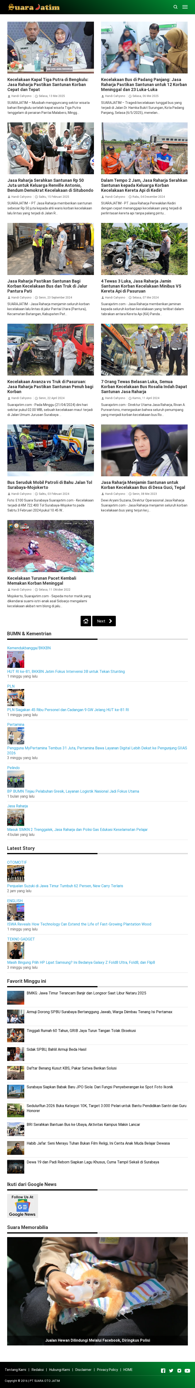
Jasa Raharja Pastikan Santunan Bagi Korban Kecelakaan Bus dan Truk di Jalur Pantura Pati (47, 286)
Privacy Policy (107, 1370)
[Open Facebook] (163, 1371)
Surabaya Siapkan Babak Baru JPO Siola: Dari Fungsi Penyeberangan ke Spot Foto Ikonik (100, 1087)
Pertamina (15, 724)
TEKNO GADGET (21, 939)
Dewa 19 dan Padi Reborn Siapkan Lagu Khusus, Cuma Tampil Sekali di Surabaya (93, 1162)
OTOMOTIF (17, 862)
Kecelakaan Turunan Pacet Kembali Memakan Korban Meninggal (41, 581)
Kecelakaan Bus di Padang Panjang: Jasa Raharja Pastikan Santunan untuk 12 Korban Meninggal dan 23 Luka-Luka (144, 84)
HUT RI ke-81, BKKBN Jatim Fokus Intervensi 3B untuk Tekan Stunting (66, 671)
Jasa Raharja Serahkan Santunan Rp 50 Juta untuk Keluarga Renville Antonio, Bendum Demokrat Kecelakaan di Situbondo (50, 185)
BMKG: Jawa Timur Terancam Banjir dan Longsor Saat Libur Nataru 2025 (86, 993)
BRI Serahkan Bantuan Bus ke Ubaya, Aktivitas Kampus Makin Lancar (83, 1124)
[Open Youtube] (187, 1371)
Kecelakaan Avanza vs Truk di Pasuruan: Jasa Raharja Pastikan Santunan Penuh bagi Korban (50, 386)
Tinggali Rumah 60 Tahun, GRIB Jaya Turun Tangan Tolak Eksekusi (81, 1030)
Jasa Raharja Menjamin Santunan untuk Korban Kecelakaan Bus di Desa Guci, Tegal (143, 485)
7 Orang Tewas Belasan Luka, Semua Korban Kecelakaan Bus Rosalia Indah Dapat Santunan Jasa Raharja (144, 386)
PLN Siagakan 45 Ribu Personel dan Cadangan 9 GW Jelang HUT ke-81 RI (68, 710)
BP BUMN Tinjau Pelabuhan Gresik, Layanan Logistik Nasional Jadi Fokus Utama (73, 791)
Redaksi (38, 1370)
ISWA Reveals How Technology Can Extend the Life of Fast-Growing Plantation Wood (79, 924)
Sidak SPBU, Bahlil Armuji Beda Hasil (56, 1049)
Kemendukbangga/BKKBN (29, 648)
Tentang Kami (15, 1370)
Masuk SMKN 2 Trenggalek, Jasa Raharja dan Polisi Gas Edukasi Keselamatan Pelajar (77, 829)
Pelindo (13, 768)
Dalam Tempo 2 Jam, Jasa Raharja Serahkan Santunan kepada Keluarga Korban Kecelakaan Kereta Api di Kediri (144, 185)
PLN (11, 686)
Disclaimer (83, 1370)
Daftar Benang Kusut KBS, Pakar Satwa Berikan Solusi (72, 1068)
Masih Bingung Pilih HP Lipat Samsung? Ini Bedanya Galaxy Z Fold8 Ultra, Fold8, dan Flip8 (81, 962)
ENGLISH (15, 901)
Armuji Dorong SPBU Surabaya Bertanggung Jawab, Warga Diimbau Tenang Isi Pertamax (99, 1012)
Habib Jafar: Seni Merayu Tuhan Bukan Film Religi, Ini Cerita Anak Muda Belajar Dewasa (98, 1143)
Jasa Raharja (17, 806)
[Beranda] (86, 621)
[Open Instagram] (179, 1371)
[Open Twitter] (171, 1371)
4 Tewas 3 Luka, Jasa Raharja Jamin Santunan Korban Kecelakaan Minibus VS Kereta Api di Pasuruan (141, 286)
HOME (128, 1370)
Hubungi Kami (59, 1370)
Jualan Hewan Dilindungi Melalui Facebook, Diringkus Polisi (97, 1340)
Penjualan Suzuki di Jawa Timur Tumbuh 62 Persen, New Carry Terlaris (65, 886)
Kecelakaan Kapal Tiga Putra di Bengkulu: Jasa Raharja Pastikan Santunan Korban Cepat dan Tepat (47, 84)
